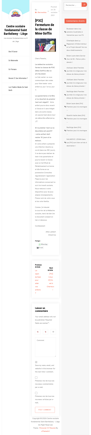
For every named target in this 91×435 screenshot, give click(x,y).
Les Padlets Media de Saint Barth (18, 88)
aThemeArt (45, 431)
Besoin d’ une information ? (18, 78)
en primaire (13, 69)
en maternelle (13, 60)
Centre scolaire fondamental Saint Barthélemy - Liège (16, 30)
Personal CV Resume (47, 428)
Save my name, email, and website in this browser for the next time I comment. (45, 368)
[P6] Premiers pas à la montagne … (77, 106)
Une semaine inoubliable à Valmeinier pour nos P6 (75, 32)
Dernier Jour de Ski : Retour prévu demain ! (76, 59)
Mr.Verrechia (40, 12)
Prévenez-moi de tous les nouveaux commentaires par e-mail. (44, 383)
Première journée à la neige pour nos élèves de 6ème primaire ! (77, 71)
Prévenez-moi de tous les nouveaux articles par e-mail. (44, 399)
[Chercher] (84, 4)
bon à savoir (13, 52)
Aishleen (70, 68)
